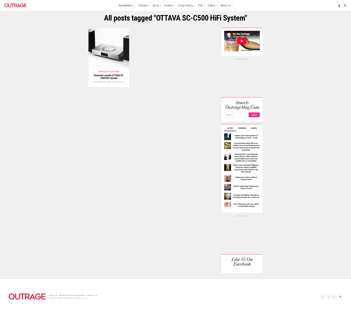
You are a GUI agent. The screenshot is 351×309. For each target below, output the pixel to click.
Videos (211, 5)
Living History (185, 5)
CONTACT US (91, 295)
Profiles (168, 5)
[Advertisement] (242, 77)
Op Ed (156, 5)
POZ (200, 5)
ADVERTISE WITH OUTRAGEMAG (72, 295)
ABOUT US (53, 295)
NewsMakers (126, 5)
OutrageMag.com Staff (102, 82)
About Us (225, 5)
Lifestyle (142, 5)
